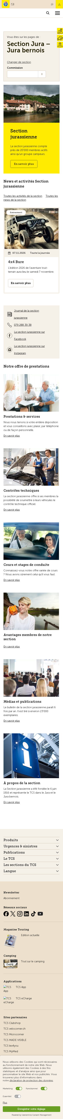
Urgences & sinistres (20, 846)
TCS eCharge (24, 998)
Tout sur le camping (32, 961)
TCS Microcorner (14, 1034)
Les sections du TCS (20, 865)
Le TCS (9, 859)
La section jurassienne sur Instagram (29, 350)
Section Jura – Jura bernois (28, 47)
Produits (11, 840)
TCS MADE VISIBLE (15, 1040)
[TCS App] (8, 987)
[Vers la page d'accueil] (6, 4)
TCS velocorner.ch (15, 1028)
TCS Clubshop (12, 1023)
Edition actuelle (30, 935)
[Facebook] (6, 913)
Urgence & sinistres (59, 4)
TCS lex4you (11, 1045)
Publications (14, 852)
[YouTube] (40, 913)
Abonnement (11, 898)
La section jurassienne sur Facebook (29, 335)
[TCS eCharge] (9, 998)
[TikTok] (34, 913)
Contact (52, 4)
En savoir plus (24, 164)
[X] (13, 913)
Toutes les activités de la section (23, 196)
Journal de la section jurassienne (26, 314)
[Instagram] (20, 913)
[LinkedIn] (27, 913)
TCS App (21, 987)
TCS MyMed (11, 1051)
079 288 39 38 (22, 324)
